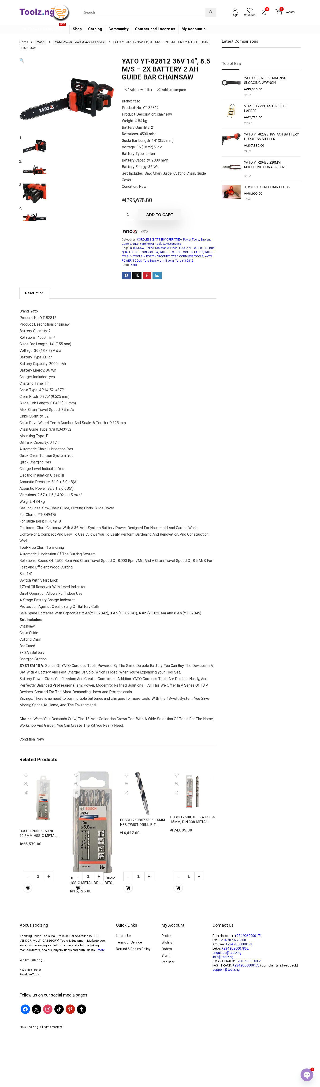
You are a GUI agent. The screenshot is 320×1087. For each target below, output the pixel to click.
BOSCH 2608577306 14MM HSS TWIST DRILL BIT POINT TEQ (142, 824)
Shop (77, 29)
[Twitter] (36, 1009)
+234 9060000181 (239, 944)
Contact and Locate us (155, 29)
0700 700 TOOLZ (248, 961)
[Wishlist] (250, 11)
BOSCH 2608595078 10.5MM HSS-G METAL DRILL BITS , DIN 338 (38, 836)
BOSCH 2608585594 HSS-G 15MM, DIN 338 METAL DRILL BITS (192, 822)
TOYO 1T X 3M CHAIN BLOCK (267, 187)
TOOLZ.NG (186, 248)
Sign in (166, 955)
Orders (167, 949)
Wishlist (168, 942)
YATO (144, 231)
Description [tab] (34, 293)
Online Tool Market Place (161, 248)
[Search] (210, 12)
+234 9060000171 (248, 936)
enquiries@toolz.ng (227, 953)
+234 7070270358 (232, 940)
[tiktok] (59, 1009)
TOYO (247, 199)
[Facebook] (25, 1009)
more (101, 950)
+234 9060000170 (246, 965)
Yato (40, 42)
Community (118, 29)
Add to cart (159, 215)
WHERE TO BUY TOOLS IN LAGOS (181, 252)
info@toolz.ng (223, 957)
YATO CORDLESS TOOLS (187, 256)
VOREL (248, 123)
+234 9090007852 (235, 948)
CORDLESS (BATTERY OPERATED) (159, 239)
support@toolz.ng (226, 969)
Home (23, 42)
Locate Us (123, 936)
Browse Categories (46, 28)
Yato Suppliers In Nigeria (158, 260)
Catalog (95, 29)
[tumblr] (81, 1009)
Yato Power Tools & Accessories (79, 42)
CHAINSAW (137, 248)
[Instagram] (47, 1009)
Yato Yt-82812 (184, 260)
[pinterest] (70, 1009)
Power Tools (191, 239)
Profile (166, 936)
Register (168, 962)
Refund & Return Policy (133, 949)
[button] (21, 60)
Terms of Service (129, 942)
